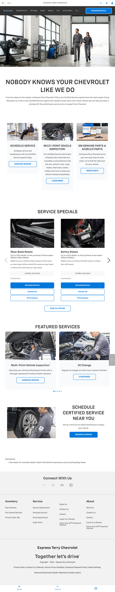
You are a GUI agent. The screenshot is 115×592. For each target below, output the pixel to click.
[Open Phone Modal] (101, 3)
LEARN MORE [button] (57, 181)
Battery (50, 10)
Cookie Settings (94, 567)
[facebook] (71, 485)
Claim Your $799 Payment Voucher (70, 524)
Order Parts (37, 523)
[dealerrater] (53, 485)
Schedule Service (21, 10)
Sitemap (40, 567)
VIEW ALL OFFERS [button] (57, 308)
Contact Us (32, 292)
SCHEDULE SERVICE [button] (22, 164)
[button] (108, 260)
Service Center (8, 10)
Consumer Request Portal (76, 567)
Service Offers (67, 10)
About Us (63, 504)
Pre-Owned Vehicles (13, 513)
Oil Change (33, 10)
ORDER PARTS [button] (92, 171)
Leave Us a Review (67, 519)
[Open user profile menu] (112, 3)
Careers (63, 514)
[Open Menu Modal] (3, 3)
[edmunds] (62, 485)
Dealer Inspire (75, 573)
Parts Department (40, 518)
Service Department (41, 508)
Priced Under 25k (12, 518)
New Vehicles (10, 508)
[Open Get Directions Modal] (106, 3)
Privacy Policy (19, 567)
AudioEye (60, 567)
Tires (58, 10)
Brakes (43, 10)
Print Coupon (32, 298)
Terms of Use (50, 567)
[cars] (44, 485)
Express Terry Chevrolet (65, 562)
